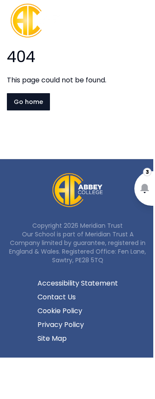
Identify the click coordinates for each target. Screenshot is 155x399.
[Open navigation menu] (143, 20)
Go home (28, 101)
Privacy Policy (60, 325)
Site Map (52, 338)
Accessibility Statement (77, 283)
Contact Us (56, 297)
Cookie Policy (59, 311)
